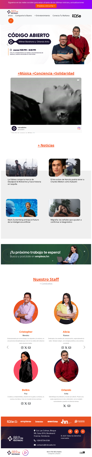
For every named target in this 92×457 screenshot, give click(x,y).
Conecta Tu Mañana (61, 15)
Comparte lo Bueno (23, 15)
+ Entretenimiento (42, 15)
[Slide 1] (36, 61)
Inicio (10, 15)
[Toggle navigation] (11, 21)
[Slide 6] (56, 61)
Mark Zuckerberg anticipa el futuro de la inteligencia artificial (23, 220)
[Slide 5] (52, 61)
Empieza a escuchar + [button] (46, 6)
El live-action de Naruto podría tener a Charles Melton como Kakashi (67, 180)
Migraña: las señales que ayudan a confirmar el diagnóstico (66, 220)
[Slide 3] (44, 61)
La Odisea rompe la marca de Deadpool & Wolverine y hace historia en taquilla (24, 181)
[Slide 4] (48, 61)
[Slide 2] (40, 61)
